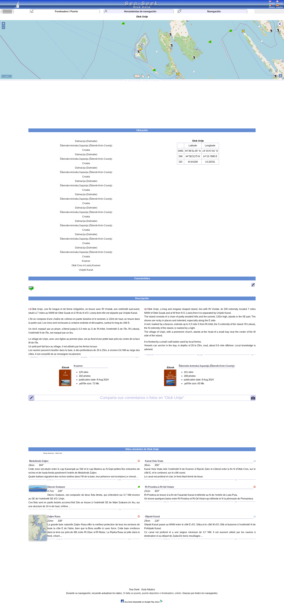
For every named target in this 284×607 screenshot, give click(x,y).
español (279, 7)
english (272, 3)
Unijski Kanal (86, 270)
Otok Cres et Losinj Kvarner (86, 265)
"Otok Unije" (142, 397)
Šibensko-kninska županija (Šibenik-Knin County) (86, 145)
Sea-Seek (142, 3)
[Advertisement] (142, 103)
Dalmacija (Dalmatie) (86, 141)
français (279, 3)
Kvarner (86, 261)
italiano (272, 7)
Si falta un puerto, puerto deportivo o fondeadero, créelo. (152, 593)
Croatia (86, 150)
